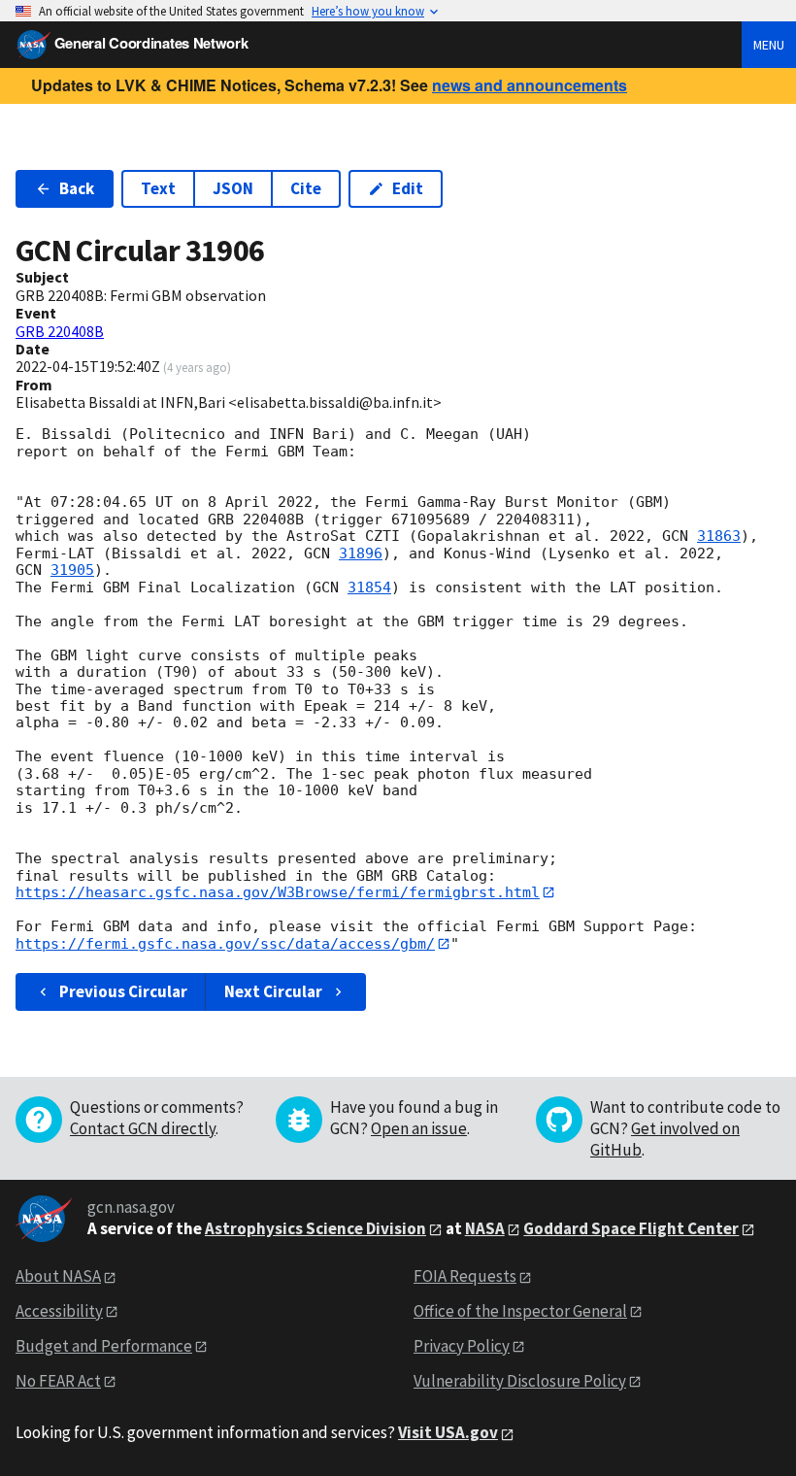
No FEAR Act (58, 1381)
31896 (360, 553)
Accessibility (59, 1311)
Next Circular (273, 991)
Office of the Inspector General (520, 1311)
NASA (485, 1228)
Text (158, 188)
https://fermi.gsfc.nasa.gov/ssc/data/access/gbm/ (225, 944)
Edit (407, 188)
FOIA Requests (465, 1276)
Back (76, 188)
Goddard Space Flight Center (631, 1228)
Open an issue (419, 1128)
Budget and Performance (104, 1346)
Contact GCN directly (143, 1128)
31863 (719, 536)
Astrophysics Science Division (315, 1228)
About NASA (58, 1276)
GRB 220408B (60, 331)
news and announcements (529, 85)
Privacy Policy (462, 1346)
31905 (72, 570)
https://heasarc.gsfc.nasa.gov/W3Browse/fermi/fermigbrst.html (278, 892)
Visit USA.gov (448, 1432)
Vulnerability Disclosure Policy (520, 1381)
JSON (233, 188)
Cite (305, 188)
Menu (768, 44)
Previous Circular (123, 991)
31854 (369, 587)
